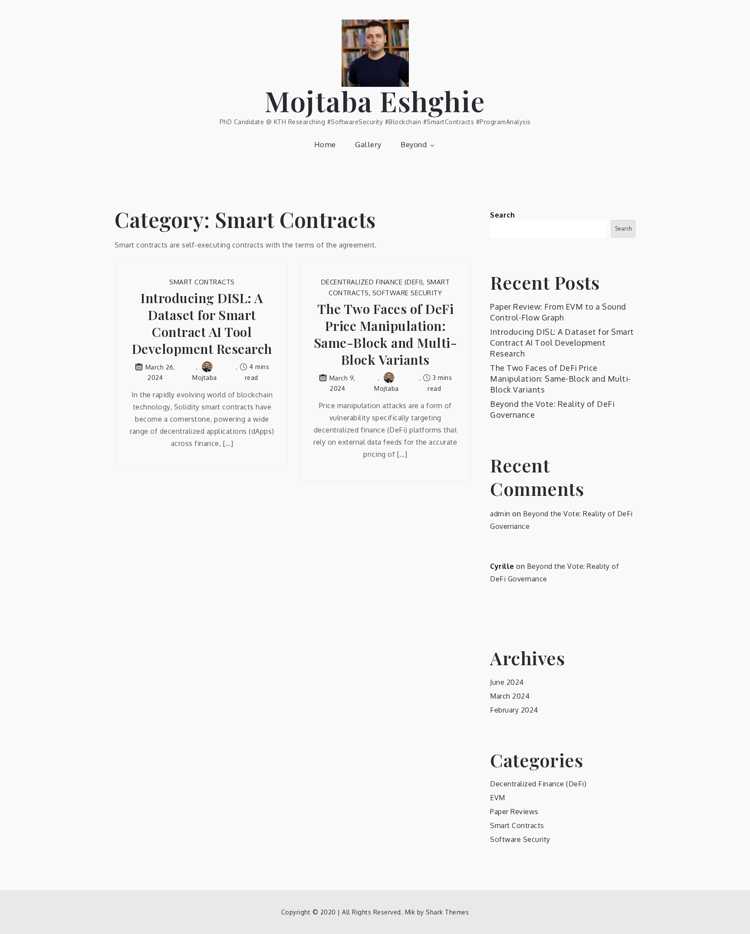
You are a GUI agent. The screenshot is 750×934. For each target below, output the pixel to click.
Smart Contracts (202, 282)
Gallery (368, 144)
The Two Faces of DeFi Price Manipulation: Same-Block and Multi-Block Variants (385, 334)
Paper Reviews (514, 811)
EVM (497, 797)
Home (325, 144)
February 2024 (514, 710)
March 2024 (510, 696)
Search (502, 215)
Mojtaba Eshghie (375, 100)
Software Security (407, 293)
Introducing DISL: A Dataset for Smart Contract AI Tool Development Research (202, 323)
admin (500, 513)
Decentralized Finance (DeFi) (372, 282)
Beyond (414, 144)
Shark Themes (447, 912)
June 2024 (507, 682)
